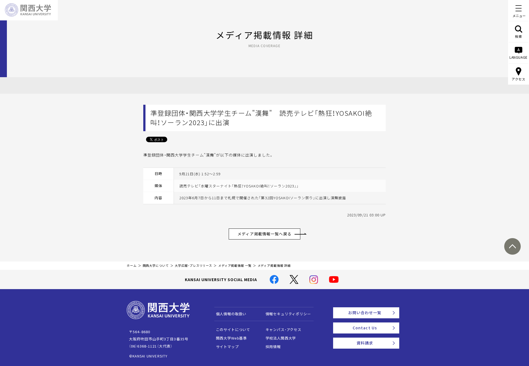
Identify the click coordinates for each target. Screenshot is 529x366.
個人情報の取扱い (231, 313)
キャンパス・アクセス (283, 329)
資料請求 (365, 343)
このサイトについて (233, 329)
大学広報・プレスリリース (193, 265)
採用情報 (273, 346)
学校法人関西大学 (281, 338)
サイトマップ (227, 346)
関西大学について (156, 265)
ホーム (132, 265)
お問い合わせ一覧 (365, 312)
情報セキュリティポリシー (288, 313)
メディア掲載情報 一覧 (235, 265)
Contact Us (365, 327)
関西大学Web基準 (231, 338)
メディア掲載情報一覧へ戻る (264, 233)
